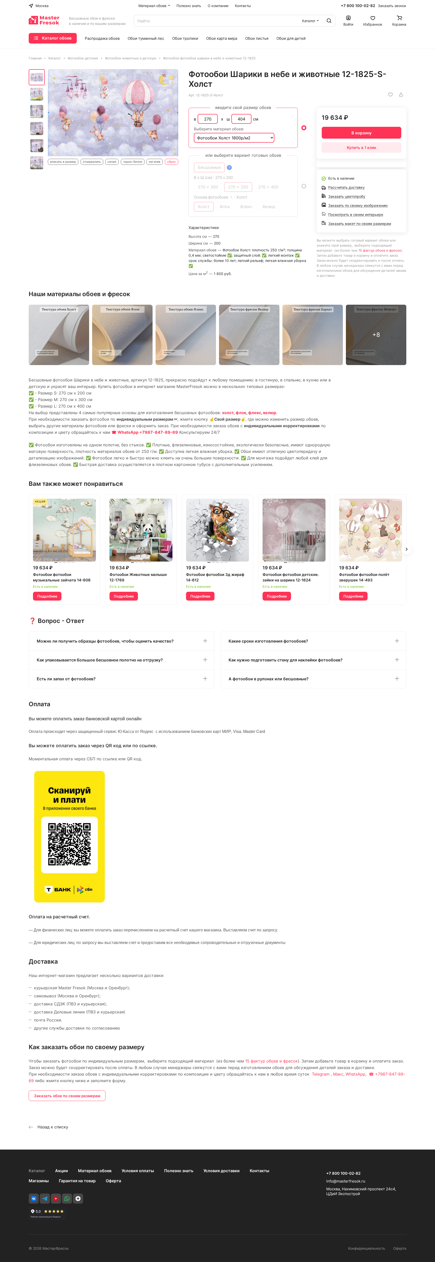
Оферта (113, 1180)
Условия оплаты (138, 1170)
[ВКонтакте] (34, 1199)
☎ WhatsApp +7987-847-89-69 (145, 432)
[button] (406, 549)
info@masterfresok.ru (345, 1181)
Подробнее (47, 596)
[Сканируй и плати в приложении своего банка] (70, 902)
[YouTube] (56, 1199)
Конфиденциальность (366, 1248)
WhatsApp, (357, 1074)
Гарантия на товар (77, 1180)
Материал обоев (95, 1170)
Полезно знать (178, 1170)
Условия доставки (221, 1170)
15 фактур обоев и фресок (379, 250)
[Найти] (329, 21)
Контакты (259, 1170)
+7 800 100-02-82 (358, 6)
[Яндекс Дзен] (78, 1199)
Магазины (39, 1180)
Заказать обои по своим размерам (67, 1095)
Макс (338, 1074)
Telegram (321, 1074)
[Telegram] (45, 1199)
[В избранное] (390, 94)
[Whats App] (67, 1199)
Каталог (37, 1170)
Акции (61, 1170)
